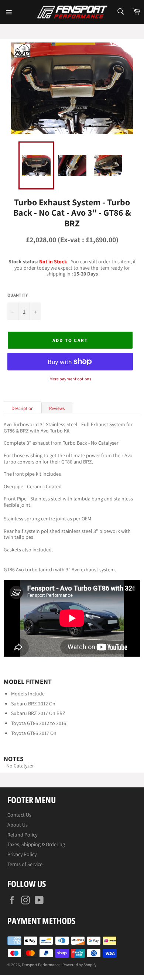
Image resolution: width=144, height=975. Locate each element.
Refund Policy (22, 834)
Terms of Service (24, 864)
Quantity (17, 295)
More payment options (70, 379)
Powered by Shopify (79, 964)
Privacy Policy (22, 854)
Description (22, 408)
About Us (17, 824)
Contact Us (19, 814)
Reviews (57, 408)
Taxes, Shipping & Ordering (36, 844)
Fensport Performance (41, 964)
